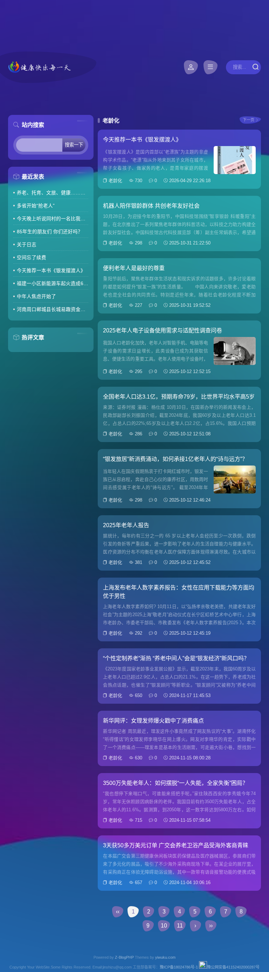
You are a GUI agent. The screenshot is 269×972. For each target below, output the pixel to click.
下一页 (248, 120)
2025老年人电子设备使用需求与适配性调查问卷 (162, 330)
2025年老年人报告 (126, 525)
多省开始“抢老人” (36, 205)
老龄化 (115, 180)
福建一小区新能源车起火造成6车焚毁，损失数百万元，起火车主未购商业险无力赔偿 (52, 283)
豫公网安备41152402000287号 (233, 967)
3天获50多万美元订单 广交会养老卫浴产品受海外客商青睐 (175, 845)
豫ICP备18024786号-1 (179, 967)
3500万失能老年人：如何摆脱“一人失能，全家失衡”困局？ (175, 783)
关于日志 (26, 244)
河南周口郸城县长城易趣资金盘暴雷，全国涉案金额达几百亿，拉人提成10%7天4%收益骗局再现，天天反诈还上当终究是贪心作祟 (52, 309)
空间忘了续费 (31, 257)
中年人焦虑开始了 (36, 296)
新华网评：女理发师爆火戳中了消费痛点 (153, 721)
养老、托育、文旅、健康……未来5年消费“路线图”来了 (52, 192)
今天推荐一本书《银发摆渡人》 (51, 270)
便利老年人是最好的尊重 (134, 268)
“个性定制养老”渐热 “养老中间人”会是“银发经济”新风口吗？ (176, 658)
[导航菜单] (211, 67)
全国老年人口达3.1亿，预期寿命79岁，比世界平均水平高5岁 (179, 397)
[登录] (191, 67)
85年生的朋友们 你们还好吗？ (50, 231)
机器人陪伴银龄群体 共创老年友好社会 (151, 206)
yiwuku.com (165, 957)
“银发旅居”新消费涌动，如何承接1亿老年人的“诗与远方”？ (175, 459)
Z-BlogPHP (124, 957)
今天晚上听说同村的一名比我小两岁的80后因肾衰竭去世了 (52, 218)
